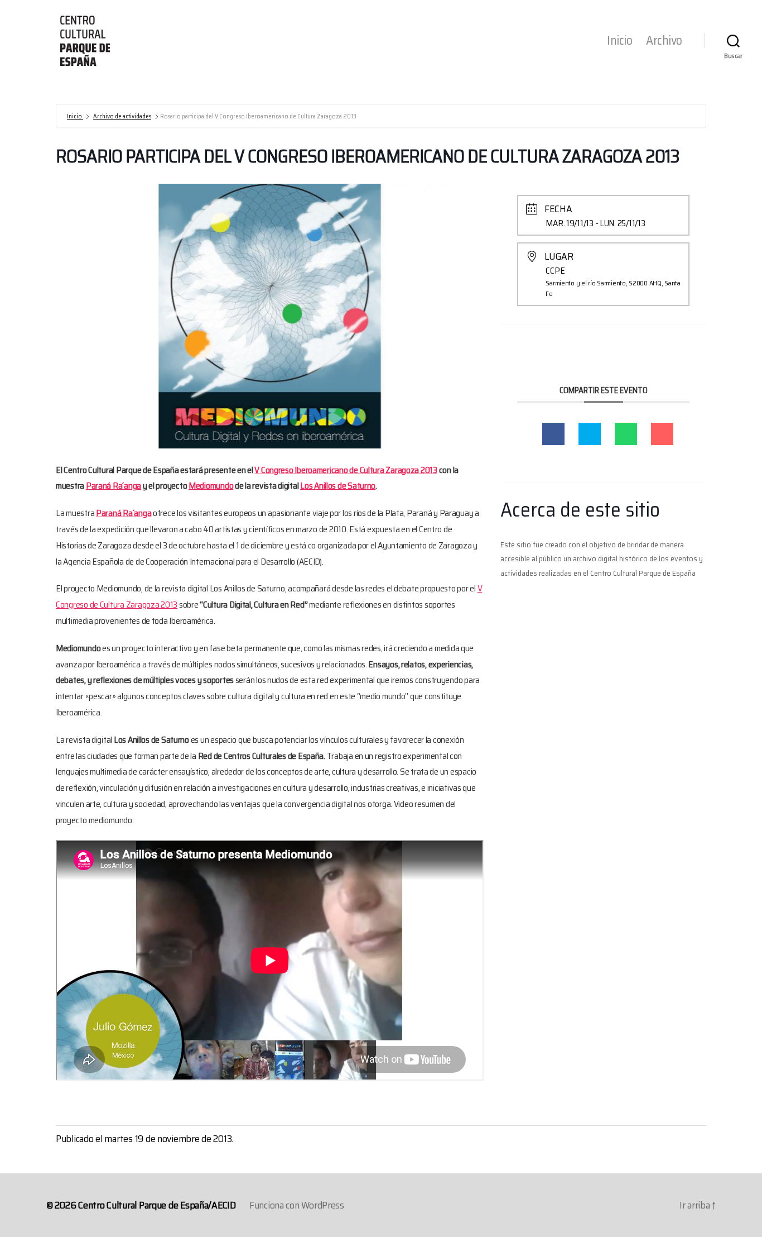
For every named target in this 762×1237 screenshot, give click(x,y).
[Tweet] (589, 434)
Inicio (619, 41)
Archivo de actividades (122, 116)
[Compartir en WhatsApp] (626, 434)
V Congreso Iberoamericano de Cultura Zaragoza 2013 (345, 470)
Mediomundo (211, 486)
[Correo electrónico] (662, 434)
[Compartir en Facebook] (553, 434)
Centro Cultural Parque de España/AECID (157, 1205)
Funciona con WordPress (296, 1205)
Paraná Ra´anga (113, 486)
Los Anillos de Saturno (337, 486)
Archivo (664, 41)
